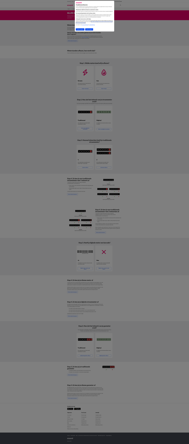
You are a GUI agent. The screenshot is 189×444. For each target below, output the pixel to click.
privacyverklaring (85, 24)
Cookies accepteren (80, 29)
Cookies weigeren (89, 29)
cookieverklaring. (92, 24)
